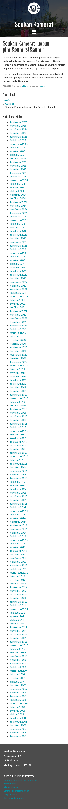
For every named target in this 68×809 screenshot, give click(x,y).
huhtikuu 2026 (18, 125)
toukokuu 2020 (18, 347)
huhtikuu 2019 (18, 387)
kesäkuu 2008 (18, 717)
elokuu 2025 (17, 154)
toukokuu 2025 (18, 162)
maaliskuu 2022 (18, 281)
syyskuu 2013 (18, 547)
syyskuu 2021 (18, 303)
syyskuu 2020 (18, 340)
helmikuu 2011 (18, 637)
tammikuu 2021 (18, 325)
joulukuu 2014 (18, 507)
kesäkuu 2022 (18, 271)
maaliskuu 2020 (18, 354)
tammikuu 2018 (18, 423)
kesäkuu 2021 (18, 307)
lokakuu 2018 (17, 401)
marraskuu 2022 (19, 252)
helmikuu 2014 (18, 532)
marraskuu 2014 (19, 510)
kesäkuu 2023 (18, 231)
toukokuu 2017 (18, 441)
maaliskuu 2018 (18, 416)
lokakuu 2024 (17, 183)
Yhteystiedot (11, 787)
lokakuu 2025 (17, 147)
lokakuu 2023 (17, 223)
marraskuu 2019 (19, 365)
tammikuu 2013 (18, 565)
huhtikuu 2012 (18, 590)
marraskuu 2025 (19, 143)
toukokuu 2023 (18, 234)
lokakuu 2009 (17, 674)
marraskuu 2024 (19, 180)
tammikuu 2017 (18, 452)
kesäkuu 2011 (18, 623)
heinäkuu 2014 (18, 521)
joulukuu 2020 (18, 329)
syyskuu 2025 (18, 151)
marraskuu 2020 (19, 332)
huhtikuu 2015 (18, 492)
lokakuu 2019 (17, 369)
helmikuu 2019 (18, 390)
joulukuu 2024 (18, 176)
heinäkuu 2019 (18, 376)
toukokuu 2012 (18, 587)
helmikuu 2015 (18, 499)
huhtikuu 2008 (18, 725)
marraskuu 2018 (19, 398)
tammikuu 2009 (18, 696)
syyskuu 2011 (18, 616)
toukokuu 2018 (18, 409)
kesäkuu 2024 (18, 198)
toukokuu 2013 (18, 550)
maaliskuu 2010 (18, 656)
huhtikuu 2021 (18, 314)
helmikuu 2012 (18, 598)
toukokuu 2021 (18, 310)
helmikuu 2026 (18, 132)
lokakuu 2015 (17, 481)
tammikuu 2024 (18, 212)
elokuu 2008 (17, 714)
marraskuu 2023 (19, 220)
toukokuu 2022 (18, 274)
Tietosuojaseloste (14, 798)
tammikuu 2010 (18, 663)
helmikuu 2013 (18, 561)
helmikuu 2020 (18, 358)
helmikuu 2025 (18, 169)
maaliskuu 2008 (18, 728)
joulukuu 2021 (18, 292)
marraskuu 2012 (19, 572)
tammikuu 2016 (18, 478)
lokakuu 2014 (17, 514)
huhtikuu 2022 (18, 278)
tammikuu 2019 (18, 394)
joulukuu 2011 (18, 605)
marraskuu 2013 (19, 539)
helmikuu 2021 (18, 321)
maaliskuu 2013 (18, 558)
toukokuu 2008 (18, 721)
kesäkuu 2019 (18, 380)
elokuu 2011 (17, 619)
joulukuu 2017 (18, 427)
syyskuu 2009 (18, 677)
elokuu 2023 (17, 227)
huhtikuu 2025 (18, 165)
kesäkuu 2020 (18, 343)
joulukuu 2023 (18, 216)
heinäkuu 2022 (18, 267)
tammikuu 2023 (18, 245)
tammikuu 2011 (18, 641)
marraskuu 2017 (19, 430)
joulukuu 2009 (18, 667)
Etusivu (7, 100)
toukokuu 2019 (18, 383)
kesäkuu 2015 (18, 489)
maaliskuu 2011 (18, 634)
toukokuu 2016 (18, 463)
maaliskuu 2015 (18, 496)
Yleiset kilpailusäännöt (16, 790)
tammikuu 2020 (18, 361)
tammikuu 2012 (18, 601)
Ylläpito (25, 86)
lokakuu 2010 (17, 648)
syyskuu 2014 (18, 518)
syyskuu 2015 (18, 485)
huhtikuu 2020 (18, 350)
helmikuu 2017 (18, 449)
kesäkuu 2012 (18, 583)
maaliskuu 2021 (18, 318)
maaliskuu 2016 (18, 470)
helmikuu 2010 (18, 659)
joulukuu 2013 (18, 536)
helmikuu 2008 (18, 732)
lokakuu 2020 (17, 336)
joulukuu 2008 (18, 699)
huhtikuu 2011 (18, 630)
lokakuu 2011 (17, 612)
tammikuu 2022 (18, 289)
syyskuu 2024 (18, 187)
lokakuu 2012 (17, 576)
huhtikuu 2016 (18, 467)
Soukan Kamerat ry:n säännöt (20, 779)
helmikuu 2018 (18, 419)
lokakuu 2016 (17, 459)
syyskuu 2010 (18, 652)
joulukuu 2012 (18, 568)
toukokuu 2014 (18, 525)
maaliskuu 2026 (18, 129)
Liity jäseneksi (11, 794)
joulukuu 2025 (18, 140)
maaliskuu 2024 (18, 209)
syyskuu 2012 (18, 579)
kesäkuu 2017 (18, 438)
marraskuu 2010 (19, 645)
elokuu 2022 (17, 263)
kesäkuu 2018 (18, 405)
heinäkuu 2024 (18, 194)
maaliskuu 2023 (18, 241)
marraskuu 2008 (19, 703)
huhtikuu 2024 (18, 205)
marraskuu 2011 (19, 608)
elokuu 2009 (17, 681)
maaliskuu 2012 (18, 594)
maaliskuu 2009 (18, 688)
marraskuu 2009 (19, 670)
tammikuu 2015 (18, 503)
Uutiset (43, 86)
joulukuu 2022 (18, 249)
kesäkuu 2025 (18, 158)
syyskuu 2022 (18, 260)
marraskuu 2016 (19, 456)
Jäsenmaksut (11, 783)
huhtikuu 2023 (18, 238)
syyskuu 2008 (18, 710)
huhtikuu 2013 (18, 554)
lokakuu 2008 (17, 707)
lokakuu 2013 (17, 543)
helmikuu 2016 (18, 474)
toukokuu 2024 (18, 201)
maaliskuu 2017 (18, 445)
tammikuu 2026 (18, 136)
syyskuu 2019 (18, 372)
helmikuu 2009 (18, 692)
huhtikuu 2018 (18, 412)
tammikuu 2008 (18, 736)
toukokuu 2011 (18, 627)
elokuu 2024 (17, 191)
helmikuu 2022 (18, 285)
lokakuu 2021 (17, 300)
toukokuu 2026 (18, 122)
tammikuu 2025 (18, 172)
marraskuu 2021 (19, 296)
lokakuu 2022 (17, 256)
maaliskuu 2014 (18, 528)
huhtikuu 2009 (18, 685)
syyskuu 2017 (18, 434)
